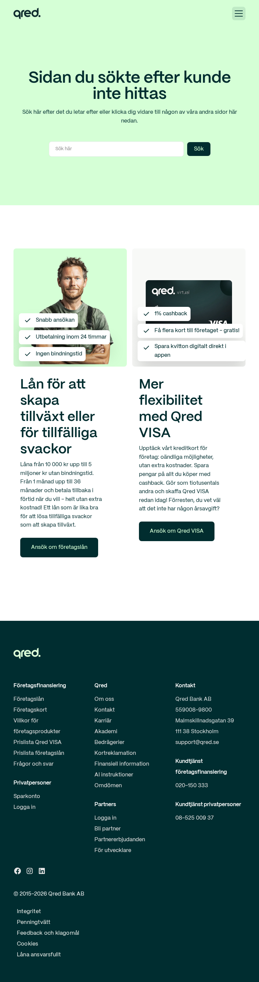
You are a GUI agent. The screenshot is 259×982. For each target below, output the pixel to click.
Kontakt (104, 710)
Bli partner (107, 828)
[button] (239, 13)
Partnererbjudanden (119, 839)
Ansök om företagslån (59, 547)
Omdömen (108, 785)
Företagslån (28, 699)
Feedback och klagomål (48, 933)
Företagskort (30, 710)
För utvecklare (112, 850)
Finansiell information (121, 764)
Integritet (29, 911)
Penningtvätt (33, 922)
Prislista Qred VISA (37, 742)
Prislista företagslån (38, 753)
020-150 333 (191, 785)
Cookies (27, 944)
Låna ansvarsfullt (39, 954)
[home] (26, 13)
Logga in (24, 807)
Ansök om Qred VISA (177, 531)
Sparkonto (26, 796)
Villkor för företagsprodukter (36, 726)
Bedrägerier (109, 742)
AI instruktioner (113, 774)
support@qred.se (197, 742)
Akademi (105, 731)
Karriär (103, 720)
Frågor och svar (33, 764)
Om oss (104, 699)
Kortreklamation (115, 753)
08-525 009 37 (194, 818)
